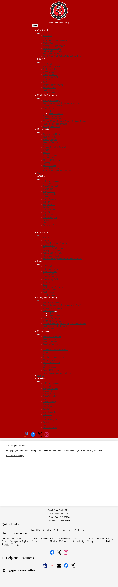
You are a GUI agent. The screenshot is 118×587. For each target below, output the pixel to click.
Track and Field (50, 225)
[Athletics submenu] (38, 179)
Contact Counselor (51, 116)
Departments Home (52, 134)
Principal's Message (52, 48)
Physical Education (51, 160)
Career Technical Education (55, 147)
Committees (48, 108)
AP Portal (47, 64)
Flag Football (49, 204)
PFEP (51, 111)
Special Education (51, 168)
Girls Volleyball (50, 217)
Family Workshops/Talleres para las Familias (63, 103)
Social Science (49, 165)
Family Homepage (51, 100)
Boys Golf (48, 189)
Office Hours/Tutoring (53, 85)
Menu (35, 25)
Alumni (46, 38)
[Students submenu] (38, 62)
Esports (46, 202)
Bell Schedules (50, 69)
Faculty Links (49, 137)
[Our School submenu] (38, 33)
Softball (46, 220)
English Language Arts (53, 155)
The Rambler (49, 92)
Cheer (45, 196)
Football (47, 207)
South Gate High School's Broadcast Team (62, 56)
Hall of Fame (49, 43)
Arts (45, 144)
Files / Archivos (56, 113)
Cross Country (49, 199)
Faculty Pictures (50, 142)
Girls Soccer (48, 215)
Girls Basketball (50, 209)
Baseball (47, 183)
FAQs (45, 82)
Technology (48, 90)
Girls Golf (47, 212)
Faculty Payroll (50, 139)
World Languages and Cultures (57, 170)
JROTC (46, 152)
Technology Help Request (55, 124)
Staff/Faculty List (51, 53)
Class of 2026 (49, 72)
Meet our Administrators (54, 46)
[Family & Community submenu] (38, 98)
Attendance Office (51, 66)
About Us (47, 35)
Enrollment (48, 79)
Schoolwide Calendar (53, 51)
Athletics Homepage (52, 181)
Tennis (46, 222)
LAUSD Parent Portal (53, 118)
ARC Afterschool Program (55, 40)
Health (46, 150)
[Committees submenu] (55, 311)
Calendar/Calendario (52, 105)
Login (8, 571)
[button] (38, 235)
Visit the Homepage (15, 455)
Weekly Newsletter (51, 126)
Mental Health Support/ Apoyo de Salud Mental (64, 121)
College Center (50, 74)
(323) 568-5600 (62, 520)
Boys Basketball (50, 186)
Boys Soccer (49, 191)
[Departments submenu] (38, 132)
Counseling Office (51, 77)
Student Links (49, 87)
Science (46, 163)
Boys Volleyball (50, 194)
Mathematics (49, 157)
